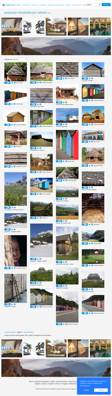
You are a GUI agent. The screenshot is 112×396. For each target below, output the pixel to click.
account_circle (15, 83)
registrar (106, 4)
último (31, 332)
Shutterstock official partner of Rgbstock (46, 389)
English (37, 384)
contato (68, 5)
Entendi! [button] (101, 390)
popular (35, 5)
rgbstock (10, 5)
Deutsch (44, 384)
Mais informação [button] (85, 385)
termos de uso (73, 381)
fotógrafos (76, 5)
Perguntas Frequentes (56, 5)
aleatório (42, 5)
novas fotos (26, 5)
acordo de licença (61, 381)
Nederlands (73, 384)
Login (84, 5)
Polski (57, 384)
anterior (13, 332)
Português (64, 384)
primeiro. (7, 332)
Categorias (17, 5)
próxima (26, 332)
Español (51, 384)
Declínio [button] (86, 390)
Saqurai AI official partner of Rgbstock (66, 389)
